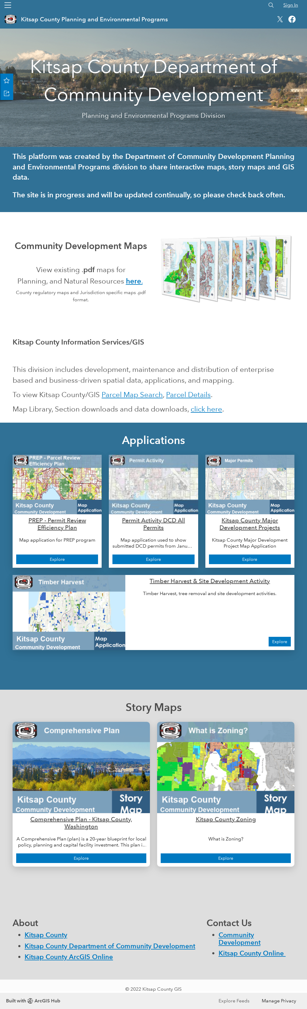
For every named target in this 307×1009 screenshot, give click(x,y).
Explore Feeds (234, 1001)
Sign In (290, 5)
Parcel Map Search (132, 394)
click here (206, 409)
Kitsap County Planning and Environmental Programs (94, 19)
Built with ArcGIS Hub (33, 1001)
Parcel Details (188, 394)
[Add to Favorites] (6, 80)
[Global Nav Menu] (8, 5)
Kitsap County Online (252, 953)
